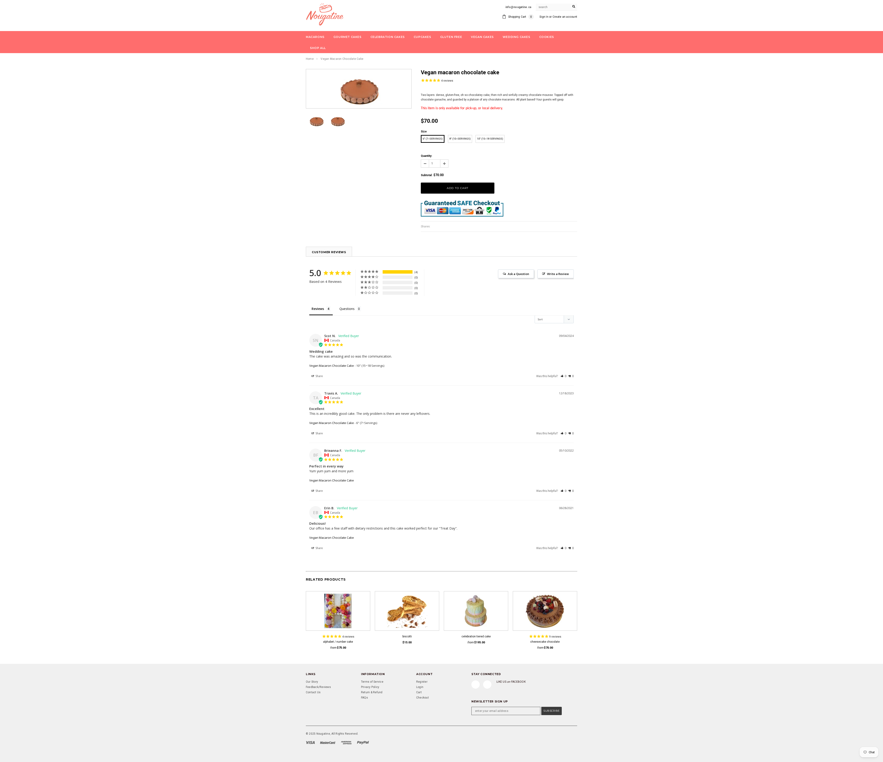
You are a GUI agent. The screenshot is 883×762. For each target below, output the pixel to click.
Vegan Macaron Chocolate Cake (331, 366)
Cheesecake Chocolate (545, 641)
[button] (563, 376)
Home (310, 58)
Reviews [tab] (318, 309)
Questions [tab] (347, 309)
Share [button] (319, 376)
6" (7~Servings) (433, 138)
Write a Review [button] (558, 274)
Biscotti (407, 636)
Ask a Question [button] (518, 274)
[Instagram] (487, 684)
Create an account (565, 16)
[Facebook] (475, 684)
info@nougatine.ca (518, 7)
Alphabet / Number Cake (338, 641)
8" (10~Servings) (460, 138)
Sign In (543, 16)
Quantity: (426, 156)
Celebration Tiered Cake (476, 636)
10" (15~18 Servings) (490, 138)
